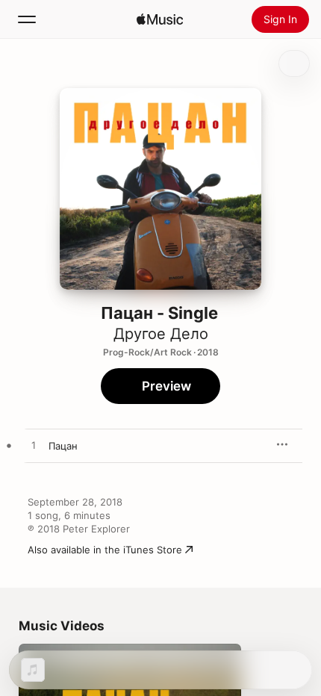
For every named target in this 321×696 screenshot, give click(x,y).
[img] (160, 19)
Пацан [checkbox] (63, 446)
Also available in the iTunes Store (105, 550)
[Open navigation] (26, 19)
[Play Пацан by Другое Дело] (34, 446)
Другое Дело (160, 334)
